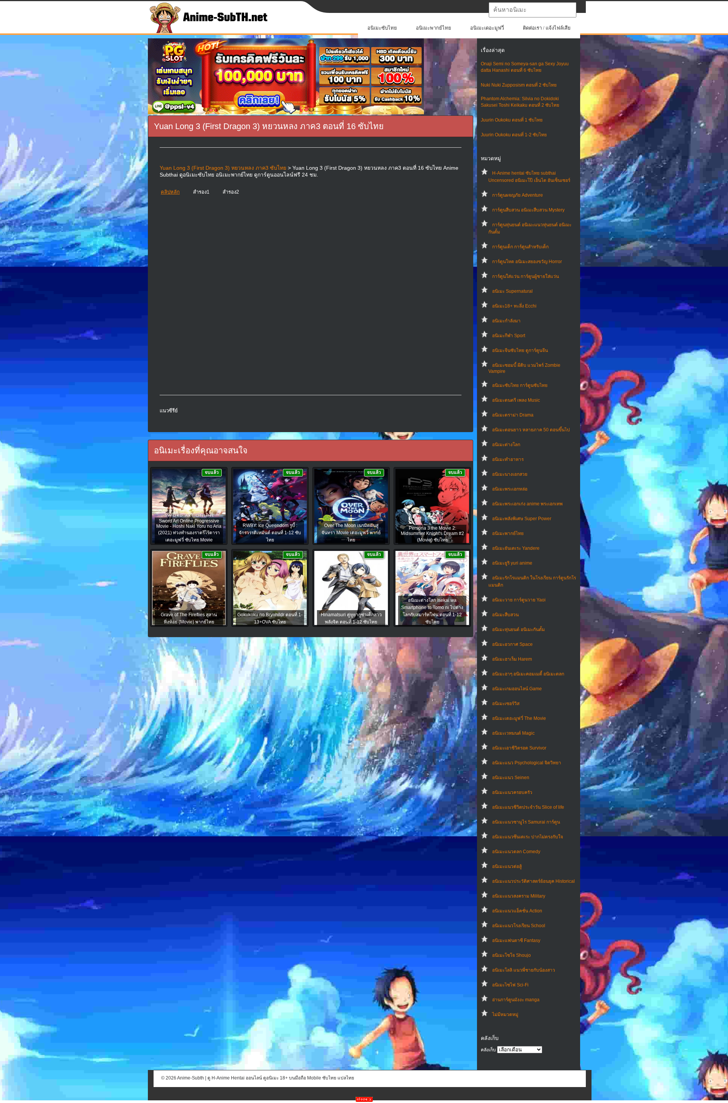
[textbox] (532, 9)
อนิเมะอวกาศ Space (512, 644)
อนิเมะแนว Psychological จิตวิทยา (526, 762)
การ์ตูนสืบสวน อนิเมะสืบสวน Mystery (528, 210)
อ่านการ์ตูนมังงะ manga (516, 999)
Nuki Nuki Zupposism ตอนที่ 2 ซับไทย (519, 85)
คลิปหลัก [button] (170, 192)
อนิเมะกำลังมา (506, 320)
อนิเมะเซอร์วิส (505, 703)
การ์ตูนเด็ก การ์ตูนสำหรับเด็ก (520, 246)
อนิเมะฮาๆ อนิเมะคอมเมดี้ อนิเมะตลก (528, 674)
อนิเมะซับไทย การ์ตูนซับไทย (520, 385)
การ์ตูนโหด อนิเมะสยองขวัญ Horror (527, 261)
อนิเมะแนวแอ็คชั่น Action (517, 911)
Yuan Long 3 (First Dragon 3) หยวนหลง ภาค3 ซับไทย (223, 168)
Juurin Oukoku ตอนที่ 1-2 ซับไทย (514, 134)
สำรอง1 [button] (201, 192)
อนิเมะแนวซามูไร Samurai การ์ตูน (526, 822)
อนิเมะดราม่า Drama (512, 415)
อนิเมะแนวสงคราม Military (518, 896)
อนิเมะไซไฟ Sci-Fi (510, 985)
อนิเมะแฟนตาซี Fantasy (516, 940)
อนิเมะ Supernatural (512, 291)
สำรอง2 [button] (231, 192)
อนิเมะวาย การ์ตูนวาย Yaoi (519, 600)
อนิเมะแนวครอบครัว (512, 792)
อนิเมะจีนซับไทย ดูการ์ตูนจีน (520, 350)
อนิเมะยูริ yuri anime (512, 563)
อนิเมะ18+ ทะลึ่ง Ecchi (514, 306)
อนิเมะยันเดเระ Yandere (516, 548)
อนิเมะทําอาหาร (508, 459)
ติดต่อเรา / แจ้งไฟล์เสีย (547, 28)
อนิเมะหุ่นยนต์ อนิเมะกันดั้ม (518, 629)
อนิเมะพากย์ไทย (433, 28)
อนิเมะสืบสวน (505, 614)
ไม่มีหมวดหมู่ (505, 1014)
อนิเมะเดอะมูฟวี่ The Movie (519, 718)
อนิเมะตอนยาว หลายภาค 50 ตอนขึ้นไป (531, 429)
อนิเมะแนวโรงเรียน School (518, 925)
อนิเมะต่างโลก (506, 444)
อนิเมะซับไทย (382, 28)
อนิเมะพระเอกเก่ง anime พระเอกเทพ (527, 504)
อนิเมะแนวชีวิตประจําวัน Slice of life (528, 807)
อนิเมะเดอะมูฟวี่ (487, 28)
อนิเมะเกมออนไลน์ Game (517, 688)
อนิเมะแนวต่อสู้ (507, 866)
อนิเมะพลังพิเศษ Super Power (521, 518)
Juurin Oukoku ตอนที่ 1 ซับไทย (512, 120)
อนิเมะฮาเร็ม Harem (512, 659)
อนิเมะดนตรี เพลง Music (516, 400)
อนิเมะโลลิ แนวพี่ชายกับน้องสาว (523, 970)
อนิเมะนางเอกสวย (509, 474)
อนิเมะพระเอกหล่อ (509, 489)
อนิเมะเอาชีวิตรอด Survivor (519, 748)
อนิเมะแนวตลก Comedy (516, 851)
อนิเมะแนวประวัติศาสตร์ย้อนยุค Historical (533, 881)
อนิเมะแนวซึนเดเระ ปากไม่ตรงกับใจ (527, 836)
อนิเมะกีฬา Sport (508, 335)
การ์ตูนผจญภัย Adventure (517, 195)
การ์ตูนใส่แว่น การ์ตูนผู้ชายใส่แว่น (525, 276)
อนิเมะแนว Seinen (510, 777)
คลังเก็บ (488, 1050)
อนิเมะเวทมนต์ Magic (513, 733)
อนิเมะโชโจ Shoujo (511, 955)
